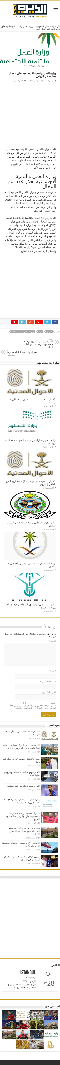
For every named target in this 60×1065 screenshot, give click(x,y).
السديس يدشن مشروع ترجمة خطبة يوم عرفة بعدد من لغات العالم (38, 343)
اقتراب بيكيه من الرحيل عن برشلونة (23, 786)
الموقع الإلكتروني (48, 692)
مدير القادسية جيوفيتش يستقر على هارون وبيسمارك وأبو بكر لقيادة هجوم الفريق (23, 816)
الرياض (49, 332)
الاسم (53, 671)
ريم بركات (50, 81)
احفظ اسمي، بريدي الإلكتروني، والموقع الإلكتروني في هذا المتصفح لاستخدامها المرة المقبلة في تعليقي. (33, 705)
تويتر (40, 332)
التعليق (52, 641)
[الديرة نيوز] (30, 10)
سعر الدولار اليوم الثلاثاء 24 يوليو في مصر (22, 352)
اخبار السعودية (42, 26)
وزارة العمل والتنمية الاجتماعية (23, 332)
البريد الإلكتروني (48, 681)
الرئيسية (56, 26)
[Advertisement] (30, 115)
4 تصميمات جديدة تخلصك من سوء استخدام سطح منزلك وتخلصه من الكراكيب (24, 831)
